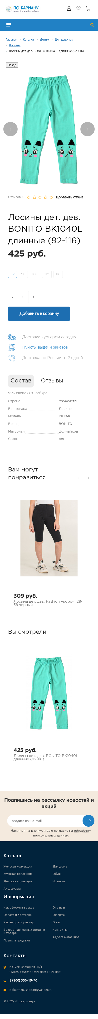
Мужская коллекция (18, 873)
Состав (20, 380)
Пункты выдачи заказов (45, 347)
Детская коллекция (18, 881)
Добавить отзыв (69, 197)
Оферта (59, 914)
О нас (56, 922)
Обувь (57, 873)
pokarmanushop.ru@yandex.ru (31, 989)
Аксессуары (12, 888)
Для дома (60, 866)
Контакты (60, 929)
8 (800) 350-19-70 (23, 980)
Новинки (59, 881)
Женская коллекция (18, 866)
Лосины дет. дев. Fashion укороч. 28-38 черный (48, 603)
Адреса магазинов (66, 937)
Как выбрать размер (19, 922)
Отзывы (52, 380)
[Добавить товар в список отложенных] (79, 315)
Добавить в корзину (39, 313)
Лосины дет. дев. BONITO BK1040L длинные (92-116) (46, 757)
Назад (12, 65)
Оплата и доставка (18, 914)
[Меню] (9, 24)
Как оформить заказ (19, 907)
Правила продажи (17, 940)
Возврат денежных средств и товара (24, 931)
